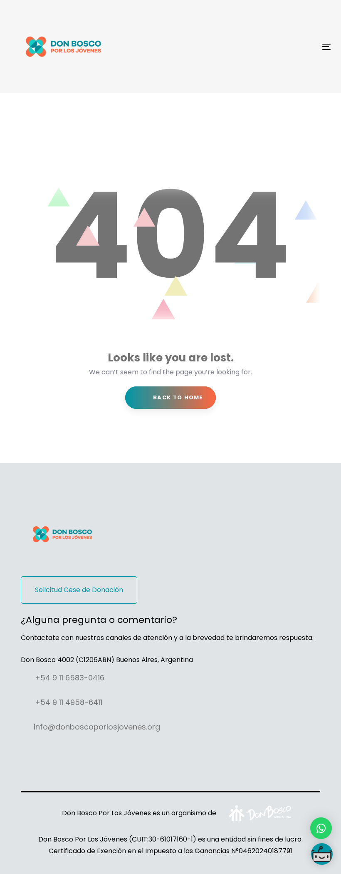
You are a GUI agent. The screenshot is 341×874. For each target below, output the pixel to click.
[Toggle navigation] (277, 47)
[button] (321, 828)
